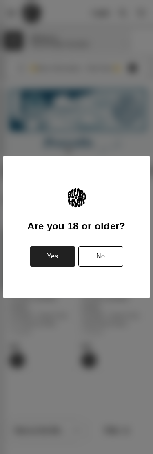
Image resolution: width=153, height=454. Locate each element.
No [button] (100, 256)
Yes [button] (52, 256)
